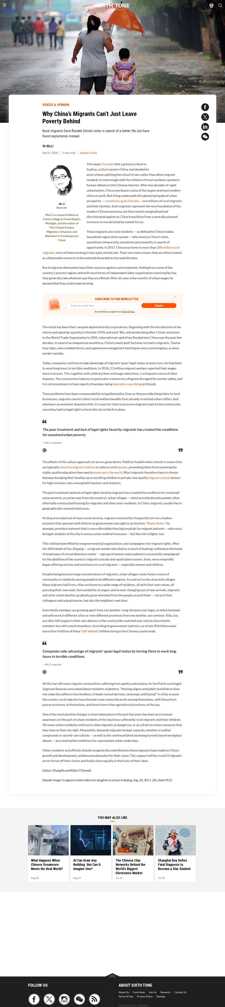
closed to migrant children (77, 467)
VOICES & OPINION (55, 104)
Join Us (153, 992)
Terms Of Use (126, 996)
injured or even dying (127, 384)
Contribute (139, 992)
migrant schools (160, 478)
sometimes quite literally (122, 201)
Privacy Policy (145, 996)
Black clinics (155, 523)
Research (165, 992)
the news (108, 164)
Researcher (61, 207)
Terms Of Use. (128, 311)
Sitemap (160, 996)
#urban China (88, 152)
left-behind (89, 631)
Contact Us (180, 992)
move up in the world (108, 472)
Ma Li (49, 146)
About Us (124, 992)
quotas (122, 467)
